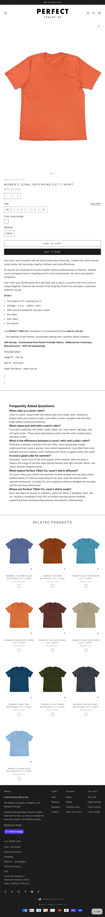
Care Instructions (13, 852)
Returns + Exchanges (15, 861)
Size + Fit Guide (12, 847)
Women (55, 802)
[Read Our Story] (12, 825)
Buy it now (53, 252)
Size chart (96, 203)
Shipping (8, 856)
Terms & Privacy (12, 866)
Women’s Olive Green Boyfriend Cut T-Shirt (52, 705)
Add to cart (52, 243)
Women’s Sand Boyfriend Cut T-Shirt (85, 641)
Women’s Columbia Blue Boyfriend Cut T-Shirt (19, 577)
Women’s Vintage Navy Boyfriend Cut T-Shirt (85, 705)
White (69, 802)
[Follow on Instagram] (18, 891)
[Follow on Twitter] (12, 891)
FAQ (6, 871)
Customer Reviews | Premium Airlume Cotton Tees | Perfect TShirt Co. (17, 880)
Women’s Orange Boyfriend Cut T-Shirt (19, 641)
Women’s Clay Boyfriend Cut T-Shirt (52, 641)
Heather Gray (73, 807)
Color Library (94, 807)
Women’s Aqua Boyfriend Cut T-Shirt (85, 577)
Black (69, 797)
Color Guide (94, 812)
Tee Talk (92, 797)
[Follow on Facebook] (5, 891)
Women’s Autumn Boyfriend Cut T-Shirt (52, 577)
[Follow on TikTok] (38, 891)
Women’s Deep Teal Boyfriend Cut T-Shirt (19, 705)
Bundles (56, 807)
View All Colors (74, 812)
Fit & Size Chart (12, 351)
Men (54, 797)
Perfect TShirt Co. (14, 180)
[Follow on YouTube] (32, 891)
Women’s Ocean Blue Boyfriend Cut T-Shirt (19, 770)
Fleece (55, 812)
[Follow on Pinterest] (25, 891)
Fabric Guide (94, 802)
